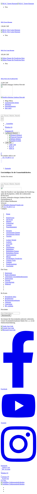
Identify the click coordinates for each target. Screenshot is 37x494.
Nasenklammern (11, 227)
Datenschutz (9, 278)
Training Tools (11, 260)
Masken (8, 221)
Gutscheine (8, 304)
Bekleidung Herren (12, 253)
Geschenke (9, 266)
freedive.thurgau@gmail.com (13, 205)
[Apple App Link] (7, 326)
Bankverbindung (10, 275)
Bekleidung (10, 249)
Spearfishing (10, 247)
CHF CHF (12, 145)
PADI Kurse (10, 218)
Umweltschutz (9, 282)
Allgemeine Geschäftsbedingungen (16, 277)
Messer (8, 257)
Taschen (9, 236)
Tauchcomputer (11, 255)
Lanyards (9, 244)
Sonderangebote (11, 264)
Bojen (8, 245)
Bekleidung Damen (12, 251)
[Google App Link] (7, 328)
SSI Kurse (9, 219)
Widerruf (8, 284)
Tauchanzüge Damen (13, 232)
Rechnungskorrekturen (12, 300)
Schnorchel (9, 223)
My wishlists (9, 306)
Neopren (9, 231)
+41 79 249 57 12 (9, 207)
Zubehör (9, 262)
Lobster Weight (11, 240)
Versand (7, 280)
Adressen (8, 302)
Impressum (8, 273)
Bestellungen (9, 298)
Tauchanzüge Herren (13, 234)
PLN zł (11, 146)
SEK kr (11, 148)
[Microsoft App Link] (8, 330)
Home (8, 214)
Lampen (9, 242)
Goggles (9, 225)
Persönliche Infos (10, 297)
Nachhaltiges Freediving (14, 258)
